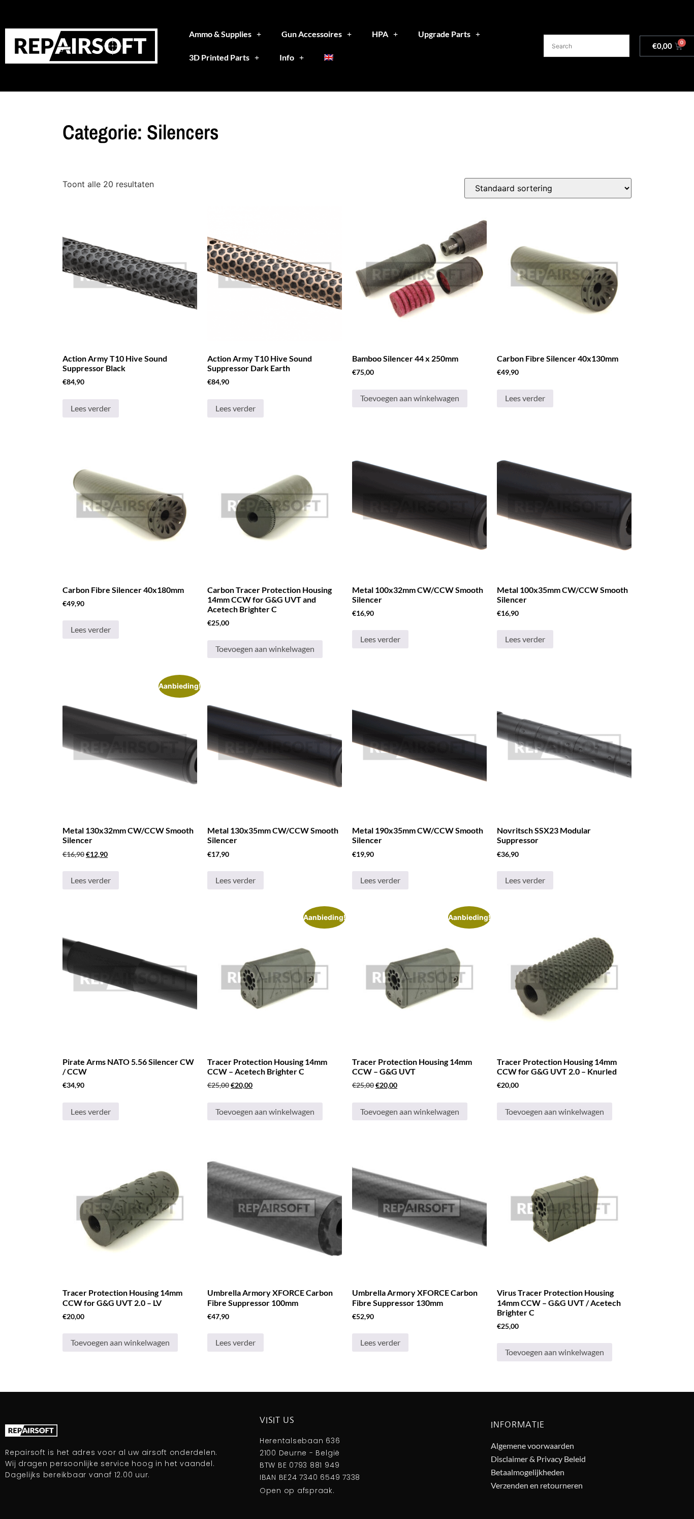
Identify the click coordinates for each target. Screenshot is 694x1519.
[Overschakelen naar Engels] (328, 57)
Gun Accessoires (311, 34)
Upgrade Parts (444, 34)
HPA (380, 34)
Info (286, 57)
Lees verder (91, 408)
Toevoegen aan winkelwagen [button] (409, 398)
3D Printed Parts (219, 57)
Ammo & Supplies (220, 34)
